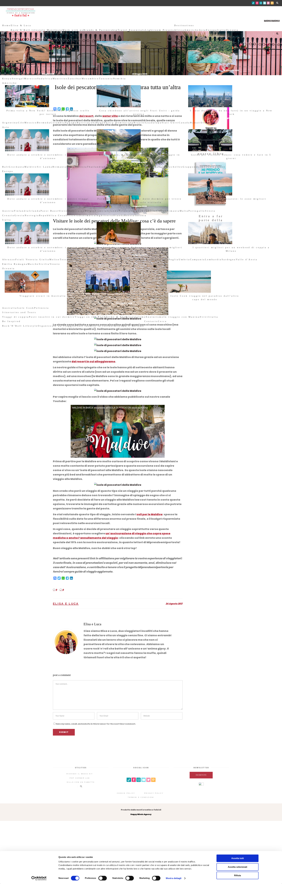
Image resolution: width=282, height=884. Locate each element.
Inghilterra (104, 215)
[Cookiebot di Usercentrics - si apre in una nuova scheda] (39, 878)
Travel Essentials (131, 30)
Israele (124, 167)
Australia (9, 308)
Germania (172, 211)
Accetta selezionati (237, 867)
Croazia (8, 215)
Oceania (232, 30)
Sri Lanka (44, 167)
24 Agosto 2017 (174, 603)
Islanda (113, 211)
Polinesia (41, 308)
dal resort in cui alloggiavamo (93, 361)
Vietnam (145, 167)
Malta (184, 211)
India (71, 167)
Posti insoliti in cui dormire (52, 317)
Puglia (174, 259)
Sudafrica (45, 78)
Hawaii (195, 122)
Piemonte (104, 259)
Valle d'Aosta (246, 259)
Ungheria (149, 211)
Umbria (184, 259)
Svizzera (72, 215)
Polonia (125, 211)
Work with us (72, 30)
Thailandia (95, 167)
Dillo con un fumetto (81, 782)
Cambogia (111, 167)
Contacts (151, 321)
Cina (155, 167)
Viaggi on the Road (90, 317)
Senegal (18, 78)
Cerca (162, 321)
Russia (129, 215)
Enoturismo (155, 317)
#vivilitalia (209, 317)
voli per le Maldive (149, 514)
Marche (33, 264)
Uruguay (207, 122)
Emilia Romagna (15, 264)
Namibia (119, 78)
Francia (101, 211)
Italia (221, 30)
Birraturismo (136, 317)
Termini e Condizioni (141, 797)
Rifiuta (237, 875)
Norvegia (32, 215)
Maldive (30, 167)
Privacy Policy (153, 793)
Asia (202, 30)
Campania (197, 259)
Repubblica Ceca (52, 215)
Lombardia (213, 259)
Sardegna (229, 259)
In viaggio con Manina (182, 317)
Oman (134, 167)
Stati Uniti (170, 122)
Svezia (210, 211)
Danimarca (87, 215)
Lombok (204, 167)
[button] (272, 21)
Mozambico (90, 78)
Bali (5, 167)
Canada (184, 122)
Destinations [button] (184, 25)
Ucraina (78, 211)
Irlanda (35, 211)
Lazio (92, 259)
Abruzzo (8, 259)
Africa (179, 30)
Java (162, 167)
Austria (8, 211)
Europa (211, 30)
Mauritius (60, 78)
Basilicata (80, 259)
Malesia (81, 167)
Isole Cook (25, 308)
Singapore (217, 167)
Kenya (7, 78)
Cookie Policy (126, 793)
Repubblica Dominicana (115, 122)
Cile (21, 122)
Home (6, 25)
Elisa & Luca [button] (21, 25)
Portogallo (196, 211)
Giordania (17, 167)
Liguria (163, 259)
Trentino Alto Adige (127, 259)
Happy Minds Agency (140, 814)
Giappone (190, 167)
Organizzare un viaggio (56, 326)
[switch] (102, 878)
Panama (71, 122)
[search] (168, 321)
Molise (54, 259)
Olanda (118, 215)
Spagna (136, 211)
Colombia (58, 122)
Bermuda (44, 122)
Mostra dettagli (174, 878)
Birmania (59, 167)
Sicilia (44, 264)
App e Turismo (132, 326)
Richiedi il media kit (80, 774)
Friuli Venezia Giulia (32, 259)
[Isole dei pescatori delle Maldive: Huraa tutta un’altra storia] (66, 641)
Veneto (55, 264)
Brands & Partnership (100, 30)
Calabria (150, 259)
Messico (30, 122)
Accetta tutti (237, 858)
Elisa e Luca (66, 603)
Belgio (90, 211)
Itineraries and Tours (19, 312)
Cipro (160, 211)
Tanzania (106, 78)
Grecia (19, 215)
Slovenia (65, 211)
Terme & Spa (116, 317)
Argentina (10, 122)
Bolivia (83, 122)
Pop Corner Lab (80, 778)
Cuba (92, 122)
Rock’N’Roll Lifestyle (20, 326)
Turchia (141, 215)
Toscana (66, 259)
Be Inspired (11, 321)
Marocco (30, 78)
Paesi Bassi (50, 211)
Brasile (139, 122)
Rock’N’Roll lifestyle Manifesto (36, 30)
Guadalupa (153, 122)
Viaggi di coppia (15, 317)
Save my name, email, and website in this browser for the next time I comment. (96, 724)
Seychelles (174, 167)
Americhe (191, 30)
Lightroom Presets (159, 30)
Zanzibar (75, 78)
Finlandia (21, 211)
